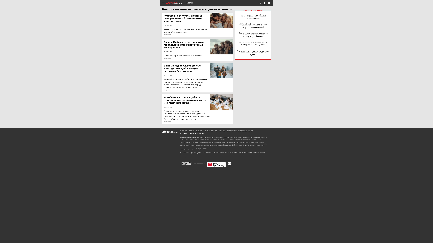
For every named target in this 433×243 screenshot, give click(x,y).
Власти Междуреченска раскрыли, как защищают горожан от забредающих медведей (253, 35)
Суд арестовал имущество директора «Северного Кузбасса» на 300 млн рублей (253, 53)
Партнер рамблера (199, 163)
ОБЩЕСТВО (167, 34)
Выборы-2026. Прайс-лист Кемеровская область (236, 131)
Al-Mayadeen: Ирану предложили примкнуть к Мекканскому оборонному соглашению (253, 26)
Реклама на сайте (195, 131)
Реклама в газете (211, 131)
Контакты (183, 131)
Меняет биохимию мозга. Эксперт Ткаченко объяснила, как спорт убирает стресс (253, 17)
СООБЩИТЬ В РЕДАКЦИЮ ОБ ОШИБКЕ (192, 133)
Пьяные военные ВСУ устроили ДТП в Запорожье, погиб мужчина (253, 44)
